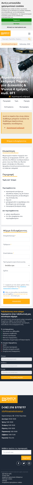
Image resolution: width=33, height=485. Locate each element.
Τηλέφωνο (7, 244)
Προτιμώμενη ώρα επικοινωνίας (14, 262)
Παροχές (27, 101)
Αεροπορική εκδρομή (21, 96)
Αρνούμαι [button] (16, 23)
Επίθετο (4, 363)
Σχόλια (5, 271)
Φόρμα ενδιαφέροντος (16, 141)
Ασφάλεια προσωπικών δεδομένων (12, 477)
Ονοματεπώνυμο (9, 236)
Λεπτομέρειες (8, 107)
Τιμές (16, 101)
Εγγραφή (26, 458)
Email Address (8, 253)
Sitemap (4, 480)
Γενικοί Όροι (5, 475)
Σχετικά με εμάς (7, 473)
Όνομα (3, 356)
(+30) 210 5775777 (14, 407)
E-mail (3, 369)
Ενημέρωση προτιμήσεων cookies (12, 482)
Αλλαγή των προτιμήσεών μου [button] (16, 27)
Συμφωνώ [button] (16, 20)
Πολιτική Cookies (7, 479)
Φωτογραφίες (24, 107)
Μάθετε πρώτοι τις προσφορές (14, 448)
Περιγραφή (6, 101)
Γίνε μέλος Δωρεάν (16, 377)
